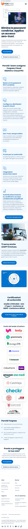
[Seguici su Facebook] (10, 526)
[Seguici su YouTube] (16, 526)
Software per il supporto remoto (20, 503)
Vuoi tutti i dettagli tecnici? (14, 217)
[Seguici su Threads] (8, 526)
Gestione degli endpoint (20, 506)
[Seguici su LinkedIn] (2, 526)
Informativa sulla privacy (14, 514)
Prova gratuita (7, 51)
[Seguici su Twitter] (13, 526)
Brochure (17, 488)
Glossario (17, 490)
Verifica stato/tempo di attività (7, 504)
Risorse (17, 480)
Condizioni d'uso (5, 517)
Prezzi (2, 491)
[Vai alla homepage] (7, 4)
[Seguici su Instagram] (5, 526)
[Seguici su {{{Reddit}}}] (18, 526)
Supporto (4, 496)
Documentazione (5, 501)
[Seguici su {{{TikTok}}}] (21, 526)
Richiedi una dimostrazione (10, 57)
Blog (16, 483)
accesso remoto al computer (19, 499)
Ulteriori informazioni (9, 263)
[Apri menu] (25, 4)
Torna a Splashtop (6, 1)
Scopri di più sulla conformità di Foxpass (14, 315)
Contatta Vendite (5, 483)
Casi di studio (18, 485)
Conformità (4, 514)
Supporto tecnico (5, 498)
